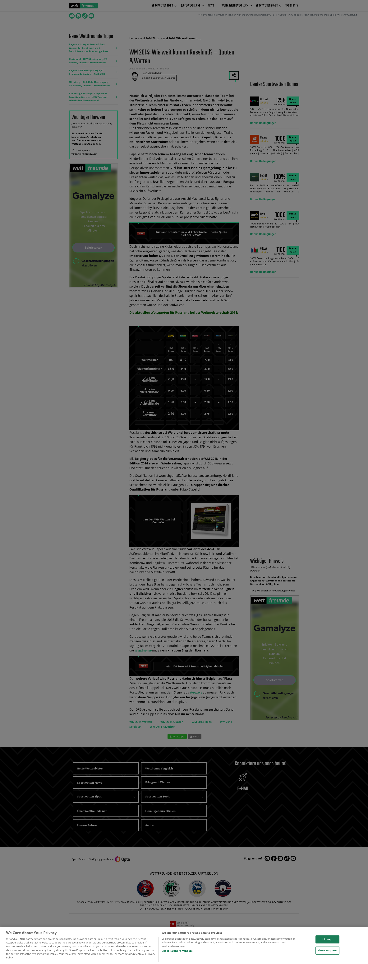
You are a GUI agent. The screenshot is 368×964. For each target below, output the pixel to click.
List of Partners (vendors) (177, 950)
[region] (184, 945)
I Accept (327, 939)
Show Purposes (327, 950)
